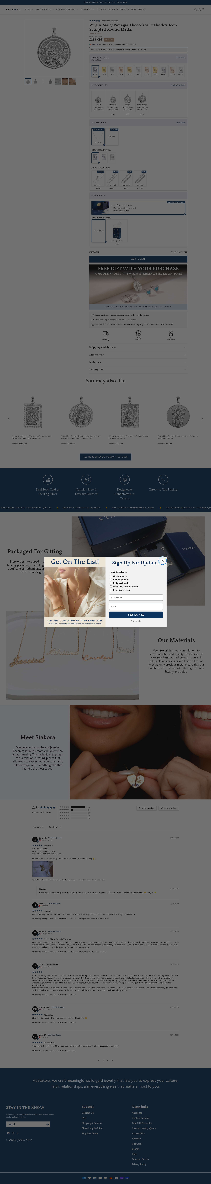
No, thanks (136, 621)
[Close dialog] (163, 561)
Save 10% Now (136, 614)
